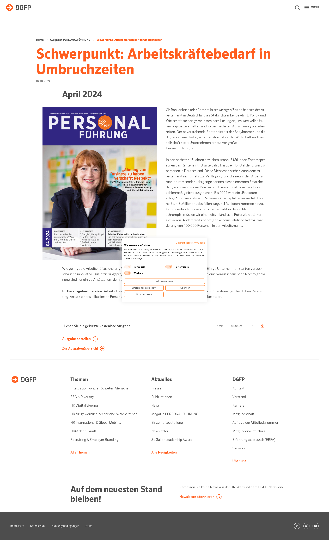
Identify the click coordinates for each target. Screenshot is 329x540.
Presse (156, 388)
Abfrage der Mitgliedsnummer (255, 422)
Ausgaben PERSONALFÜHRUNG (70, 40)
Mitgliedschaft (243, 414)
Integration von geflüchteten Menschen (100, 388)
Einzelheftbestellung (167, 422)
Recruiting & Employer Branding (94, 440)
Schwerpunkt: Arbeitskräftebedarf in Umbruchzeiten (129, 40)
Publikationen (161, 397)
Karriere (238, 405)
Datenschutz (37, 526)
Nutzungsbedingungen (65, 526)
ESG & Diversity (82, 397)
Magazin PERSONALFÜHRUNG (174, 414)
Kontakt (238, 388)
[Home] (18, 7)
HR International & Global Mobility (95, 422)
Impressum (17, 526)
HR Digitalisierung (84, 405)
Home (40, 40)
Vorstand (239, 397)
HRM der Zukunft (83, 431)
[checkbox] (127, 267)
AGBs (89, 526)
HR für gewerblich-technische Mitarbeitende (103, 414)
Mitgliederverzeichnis (248, 431)
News (155, 405)
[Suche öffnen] (297, 7)
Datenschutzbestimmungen (190, 242)
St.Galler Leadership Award (171, 440)
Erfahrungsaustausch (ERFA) (253, 440)
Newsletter (159, 431)
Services (238, 448)
